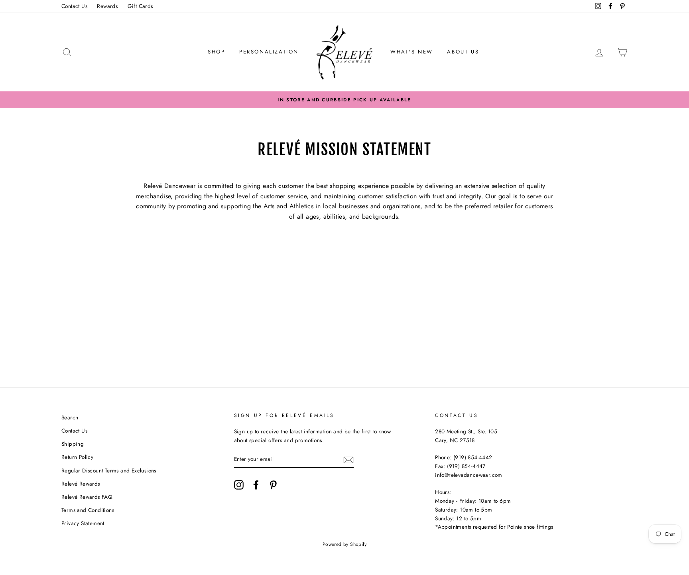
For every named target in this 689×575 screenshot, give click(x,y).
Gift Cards (140, 6)
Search (69, 417)
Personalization (269, 51)
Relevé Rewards (80, 484)
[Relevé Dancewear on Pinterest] (273, 485)
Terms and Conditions (87, 510)
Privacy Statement (82, 523)
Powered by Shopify (344, 544)
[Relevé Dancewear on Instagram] (239, 485)
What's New (411, 51)
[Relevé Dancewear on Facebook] (256, 485)
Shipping (72, 444)
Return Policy (77, 457)
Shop (216, 51)
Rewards (107, 6)
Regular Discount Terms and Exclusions (108, 470)
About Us (463, 51)
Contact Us (74, 6)
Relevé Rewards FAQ (86, 497)
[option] (344, 99)
